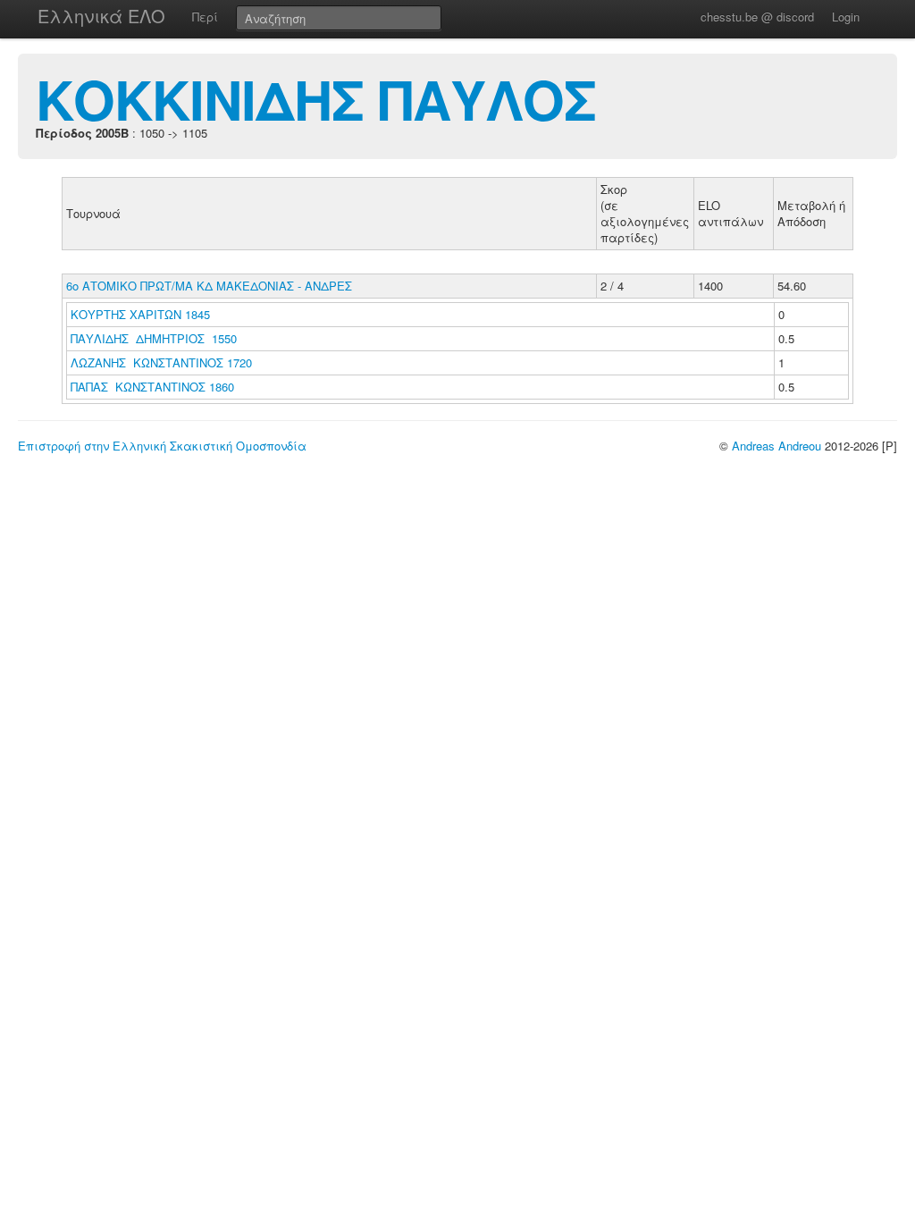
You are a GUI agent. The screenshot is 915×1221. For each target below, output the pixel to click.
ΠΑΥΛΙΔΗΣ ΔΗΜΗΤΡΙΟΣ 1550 (154, 338)
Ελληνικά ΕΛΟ (101, 16)
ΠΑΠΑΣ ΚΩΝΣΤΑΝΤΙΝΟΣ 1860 (152, 386)
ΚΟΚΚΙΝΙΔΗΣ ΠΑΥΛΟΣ (316, 98)
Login (846, 16)
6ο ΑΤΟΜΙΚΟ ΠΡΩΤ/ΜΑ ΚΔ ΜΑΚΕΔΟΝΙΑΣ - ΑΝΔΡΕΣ (209, 285)
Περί (205, 16)
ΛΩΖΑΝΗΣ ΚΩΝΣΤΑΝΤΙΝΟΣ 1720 (161, 362)
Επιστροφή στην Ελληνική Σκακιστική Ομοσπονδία (162, 445)
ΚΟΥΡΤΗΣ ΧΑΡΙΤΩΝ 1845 (140, 314)
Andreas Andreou (776, 445)
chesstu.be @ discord (757, 16)
